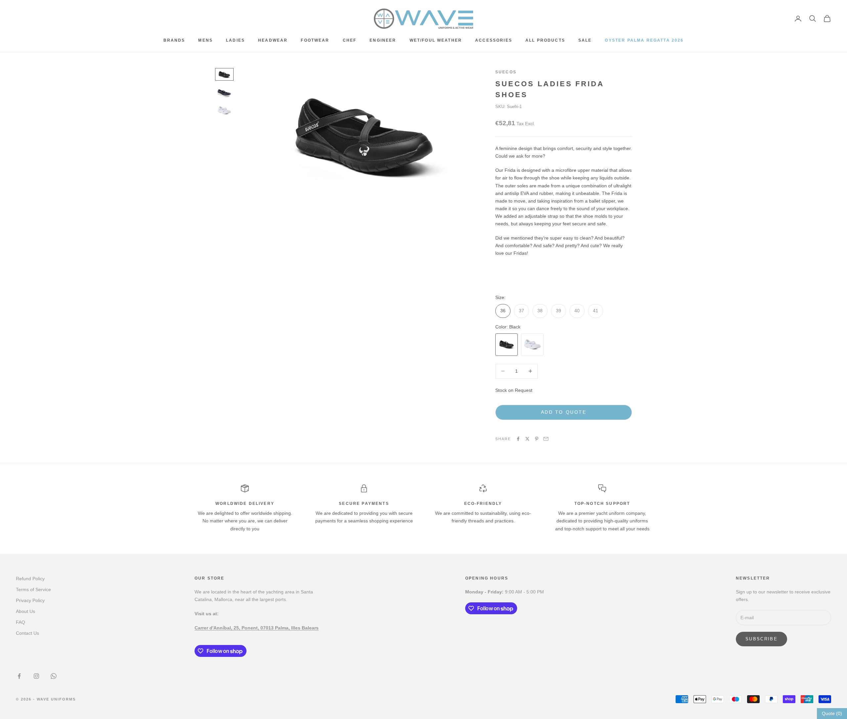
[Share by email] (546, 438)
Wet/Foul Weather (436, 40)
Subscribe (761, 638)
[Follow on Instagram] (36, 676)
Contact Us (27, 633)
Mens (205, 40)
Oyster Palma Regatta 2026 (644, 40)
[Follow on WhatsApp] (53, 676)
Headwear (273, 40)
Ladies (235, 40)
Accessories (493, 40)
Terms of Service (33, 589)
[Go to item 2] (224, 92)
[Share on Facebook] (518, 438)
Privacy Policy (30, 600)
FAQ (20, 622)
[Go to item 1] (224, 74)
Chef (350, 40)
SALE (585, 40)
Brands (174, 40)
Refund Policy (30, 578)
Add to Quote (563, 412)
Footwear (315, 40)
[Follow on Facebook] (19, 676)
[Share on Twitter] (527, 438)
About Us (25, 611)
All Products (545, 40)
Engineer (383, 40)
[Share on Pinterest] (536, 438)
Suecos (505, 72)
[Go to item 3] (224, 110)
